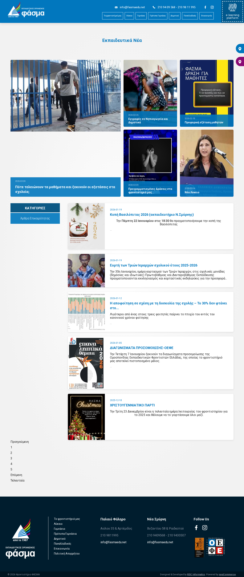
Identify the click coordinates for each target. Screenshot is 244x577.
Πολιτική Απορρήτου (67, 553)
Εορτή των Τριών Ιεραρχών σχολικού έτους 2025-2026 (153, 265)
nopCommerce (227, 574)
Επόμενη (16, 475)
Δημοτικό (175, 16)
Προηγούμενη (19, 442)
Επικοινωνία (206, 16)
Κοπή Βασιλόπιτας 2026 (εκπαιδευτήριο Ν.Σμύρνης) (152, 215)
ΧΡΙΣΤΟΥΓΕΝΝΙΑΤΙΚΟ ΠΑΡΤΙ (132, 405)
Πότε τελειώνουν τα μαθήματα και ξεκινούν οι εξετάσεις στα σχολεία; (65, 189)
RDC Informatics (196, 574)
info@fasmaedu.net (113, 542)
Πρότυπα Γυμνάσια (158, 16)
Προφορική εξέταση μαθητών (204, 122)
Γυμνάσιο (141, 16)
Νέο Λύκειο (192, 192)
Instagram (212, 7)
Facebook (205, 7)
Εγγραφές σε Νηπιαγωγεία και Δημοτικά (148, 120)
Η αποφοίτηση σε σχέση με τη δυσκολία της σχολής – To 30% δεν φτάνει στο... (168, 305)
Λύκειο (129, 16)
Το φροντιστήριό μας (112, 16)
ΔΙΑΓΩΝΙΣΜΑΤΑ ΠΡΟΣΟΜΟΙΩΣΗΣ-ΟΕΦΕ (141, 348)
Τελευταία (17, 480)
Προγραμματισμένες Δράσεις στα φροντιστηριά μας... (150, 190)
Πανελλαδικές (190, 16)
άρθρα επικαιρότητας (35, 218)
